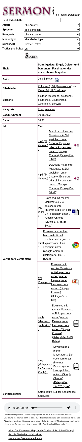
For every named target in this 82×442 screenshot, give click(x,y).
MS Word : (41, 211)
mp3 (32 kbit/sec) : (43, 145)
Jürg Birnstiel (45, 78)
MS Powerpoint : (44, 282)
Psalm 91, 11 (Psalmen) (52, 90)
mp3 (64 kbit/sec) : (43, 178)
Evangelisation (46, 109)
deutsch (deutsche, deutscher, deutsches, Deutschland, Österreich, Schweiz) (55, 99)
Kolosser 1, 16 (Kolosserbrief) (55, 86)
